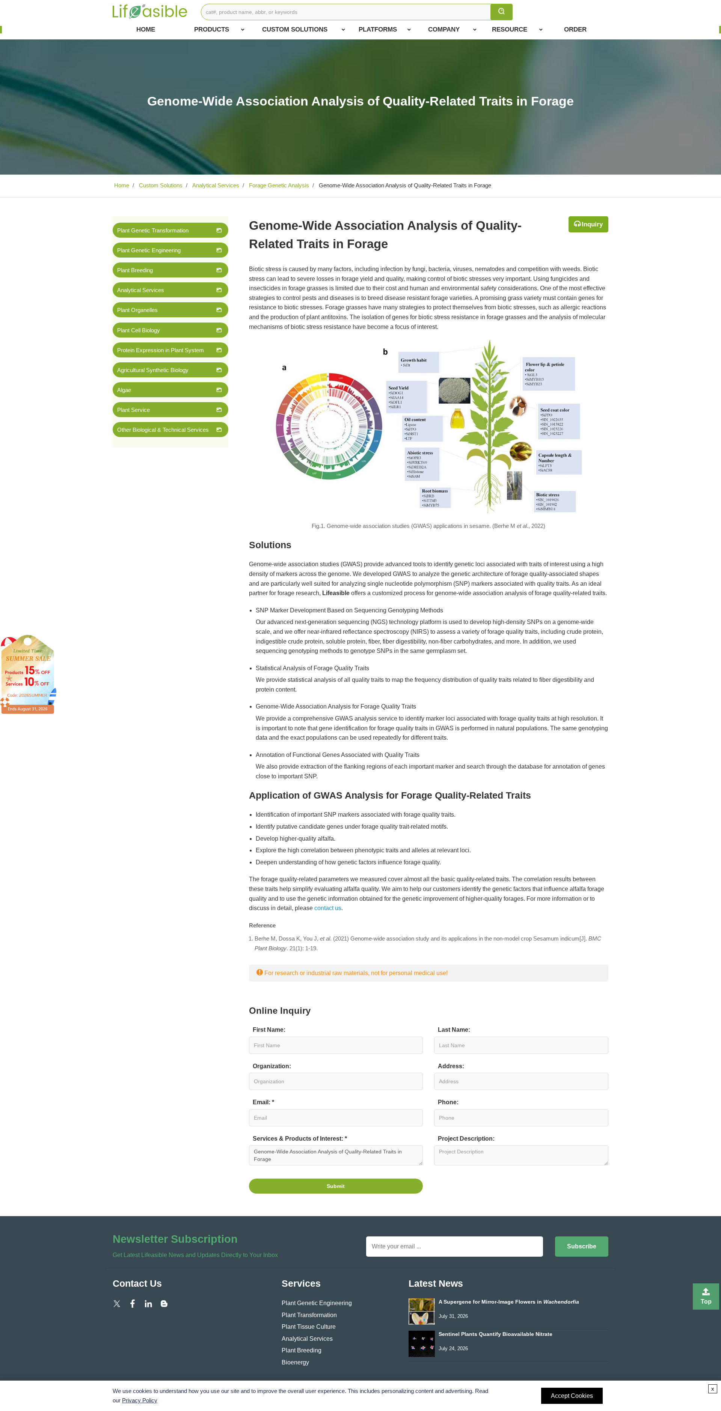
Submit (336, 1186)
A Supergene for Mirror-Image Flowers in (509, 1302)
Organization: (272, 1066)
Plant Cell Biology (138, 330)
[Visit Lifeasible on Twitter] (117, 1303)
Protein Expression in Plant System (160, 350)
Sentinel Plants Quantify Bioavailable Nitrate (495, 1334)
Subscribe (581, 1246)
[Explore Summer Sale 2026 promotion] (28, 674)
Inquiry (592, 224)
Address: (451, 1066)
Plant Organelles (137, 310)
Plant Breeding (135, 270)
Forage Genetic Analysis (278, 185)
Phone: (448, 1102)
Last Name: (454, 1030)
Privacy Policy (139, 1400)
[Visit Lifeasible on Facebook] (132, 1303)
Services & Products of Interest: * (300, 1138)
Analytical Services (215, 185)
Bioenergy (295, 1362)
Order (575, 29)
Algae (124, 390)
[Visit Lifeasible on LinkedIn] (148, 1303)
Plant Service (133, 410)
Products (211, 29)
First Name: (269, 1030)
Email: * (263, 1102)
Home (145, 29)
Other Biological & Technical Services (163, 430)
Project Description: (466, 1138)
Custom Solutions (294, 29)
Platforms (378, 29)
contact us (327, 908)
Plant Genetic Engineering (149, 250)
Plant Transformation (309, 1315)
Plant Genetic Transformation (153, 230)
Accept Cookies (572, 1396)
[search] (501, 12)
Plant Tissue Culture (309, 1327)
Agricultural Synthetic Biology (153, 370)
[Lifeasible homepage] (150, 11)
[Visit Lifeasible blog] (164, 1303)
